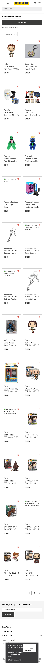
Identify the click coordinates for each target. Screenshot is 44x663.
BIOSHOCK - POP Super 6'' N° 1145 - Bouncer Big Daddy (10, 528)
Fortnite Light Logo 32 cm (10, 206)
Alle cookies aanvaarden (29, 648)
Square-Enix (29, 64)
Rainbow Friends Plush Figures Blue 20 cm (31, 160)
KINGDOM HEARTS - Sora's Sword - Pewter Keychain (32, 252)
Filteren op (22, 22)
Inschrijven (8, 614)
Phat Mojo (7, 156)
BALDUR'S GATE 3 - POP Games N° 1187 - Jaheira (32, 390)
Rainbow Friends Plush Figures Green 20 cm (11, 160)
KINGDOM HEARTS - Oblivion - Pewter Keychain (11, 298)
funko (6, 64)
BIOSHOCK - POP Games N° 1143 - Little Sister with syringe (31, 482)
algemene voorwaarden (14, 661)
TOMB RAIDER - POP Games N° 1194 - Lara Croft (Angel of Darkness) (11, 68)
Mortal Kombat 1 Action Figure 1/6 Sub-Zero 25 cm (10, 344)
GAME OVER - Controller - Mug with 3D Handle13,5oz (11, 114)
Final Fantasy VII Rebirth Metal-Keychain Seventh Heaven (31, 68)
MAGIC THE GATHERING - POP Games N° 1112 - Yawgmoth (31, 574)
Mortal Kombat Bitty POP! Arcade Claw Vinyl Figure (11, 390)
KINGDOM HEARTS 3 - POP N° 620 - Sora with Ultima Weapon (11, 574)
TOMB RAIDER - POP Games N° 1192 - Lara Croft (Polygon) (32, 344)
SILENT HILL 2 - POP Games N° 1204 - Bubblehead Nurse (11, 436)
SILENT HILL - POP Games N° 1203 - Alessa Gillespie (32, 436)
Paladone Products (11, 202)
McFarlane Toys (10, 340)
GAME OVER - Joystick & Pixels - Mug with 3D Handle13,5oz (32, 114)
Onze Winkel (6, 627)
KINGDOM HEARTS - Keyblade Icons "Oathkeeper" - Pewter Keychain (32, 298)
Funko (27, 340)
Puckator (7, 110)
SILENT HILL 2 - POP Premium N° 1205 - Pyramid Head (11, 482)
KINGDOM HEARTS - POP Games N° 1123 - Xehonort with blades (32, 528)
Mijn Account (7, 635)
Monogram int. (9, 248)
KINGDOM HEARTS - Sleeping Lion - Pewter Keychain (11, 252)
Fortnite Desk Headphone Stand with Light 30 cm (31, 206)
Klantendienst (7, 631)
